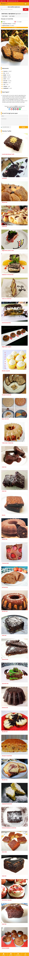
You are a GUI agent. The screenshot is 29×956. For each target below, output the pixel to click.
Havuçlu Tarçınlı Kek (7, 755)
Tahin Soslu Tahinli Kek (7, 442)
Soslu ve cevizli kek (6, 298)
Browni (3, 515)
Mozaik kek (5, 611)
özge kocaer (11, 13)
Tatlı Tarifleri (4, 16)
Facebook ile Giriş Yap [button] (13, 1)
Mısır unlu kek (5, 418)
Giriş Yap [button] (4, 1)
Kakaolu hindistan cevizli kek (9, 827)
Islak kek (4, 466)
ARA (26, 9)
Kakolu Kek (4, 539)
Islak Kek (4, 491)
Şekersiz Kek (5, 659)
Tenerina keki (5, 563)
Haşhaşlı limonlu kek (7, 803)
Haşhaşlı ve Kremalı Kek (7, 274)
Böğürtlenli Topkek (6, 346)
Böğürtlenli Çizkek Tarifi (8, 250)
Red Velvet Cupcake (7, 900)
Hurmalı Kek (5, 587)
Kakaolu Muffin (5, 948)
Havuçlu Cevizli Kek (6, 394)
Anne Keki (4, 851)
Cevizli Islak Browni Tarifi (8, 154)
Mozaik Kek (5, 779)
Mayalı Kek (4, 202)
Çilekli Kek (4, 226)
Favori (15, 27)
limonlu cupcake (6, 370)
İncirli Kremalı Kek (6, 322)
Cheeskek (4, 178)
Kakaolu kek (5, 707)
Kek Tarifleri (12, 16)
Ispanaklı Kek (5, 683)
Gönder (23, 127)
